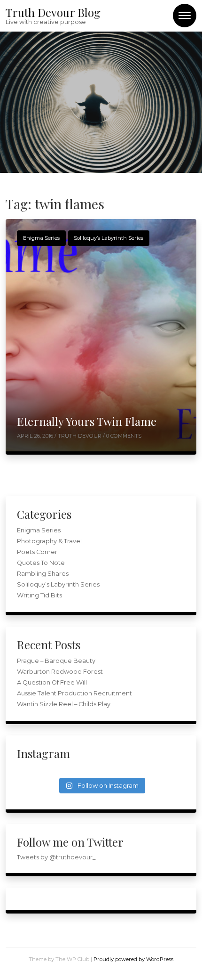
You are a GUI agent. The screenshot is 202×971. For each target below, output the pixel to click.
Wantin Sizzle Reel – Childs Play (63, 704)
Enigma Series (41, 238)
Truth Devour (80, 435)
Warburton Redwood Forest (60, 671)
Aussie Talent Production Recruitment (74, 693)
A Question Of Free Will (52, 682)
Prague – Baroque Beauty (56, 660)
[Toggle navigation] (184, 15)
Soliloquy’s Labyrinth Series (108, 238)
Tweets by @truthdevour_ (56, 857)
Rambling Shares (43, 573)
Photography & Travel (49, 541)
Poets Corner (37, 551)
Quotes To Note (41, 562)
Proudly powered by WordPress (133, 959)
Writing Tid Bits (39, 595)
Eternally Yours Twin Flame (86, 421)
